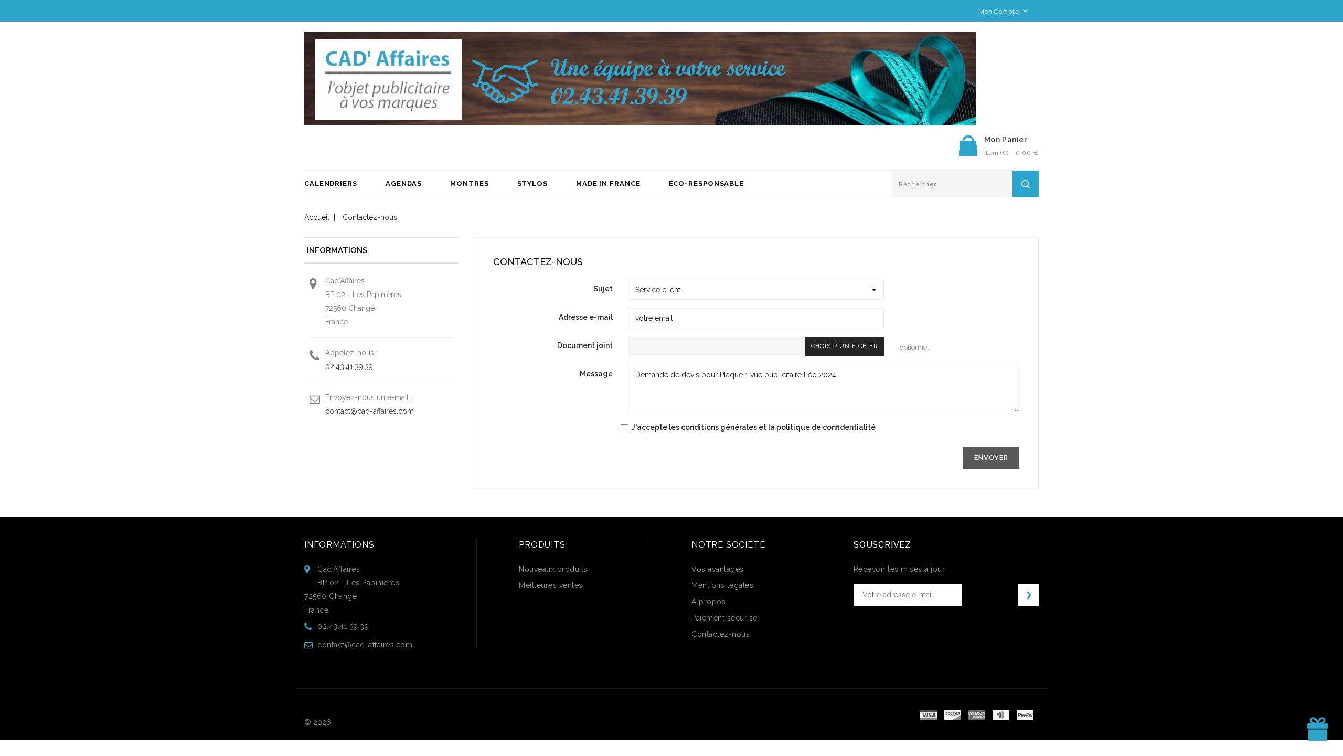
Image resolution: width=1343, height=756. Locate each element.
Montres (469, 183)
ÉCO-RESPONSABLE (706, 183)
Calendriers (330, 183)
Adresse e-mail (586, 317)
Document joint (585, 345)
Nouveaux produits (553, 569)
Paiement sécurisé (724, 618)
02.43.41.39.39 (349, 366)
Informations (339, 545)
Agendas (404, 183)
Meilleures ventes (551, 585)
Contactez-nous (720, 634)
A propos (708, 601)
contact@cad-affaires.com (369, 411)
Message (596, 374)
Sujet (603, 289)
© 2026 (317, 722)
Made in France (608, 183)
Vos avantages (717, 569)
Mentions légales (722, 585)
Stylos (532, 183)
